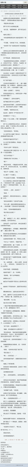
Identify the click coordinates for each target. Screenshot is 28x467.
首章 (6, 439)
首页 (2, 11)
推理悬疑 (3, 7)
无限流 (13, 15)
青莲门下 (6, 15)
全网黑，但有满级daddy (7, 454)
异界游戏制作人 (5, 445)
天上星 (2, 448)
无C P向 (19, 7)
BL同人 (8, 7)
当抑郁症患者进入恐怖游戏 (14, 11)
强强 (16, 15)
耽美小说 (3, 2)
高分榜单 (25, 7)
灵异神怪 (20, 15)
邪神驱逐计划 (4, 456)
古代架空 (8, 5)
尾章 (19, 439)
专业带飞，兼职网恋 (6, 446)
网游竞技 (25, 5)
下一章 (15, 439)
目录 (22, 439)
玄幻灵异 (20, 5)
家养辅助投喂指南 (5, 462)
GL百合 (14, 7)
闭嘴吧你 (3, 450)
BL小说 (21, 465)
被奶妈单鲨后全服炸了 (7, 458)
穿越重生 (14, 5)
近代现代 (3, 5)
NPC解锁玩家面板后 (6, 460)
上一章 (9, 439)
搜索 (25, 2)
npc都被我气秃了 (5, 452)
